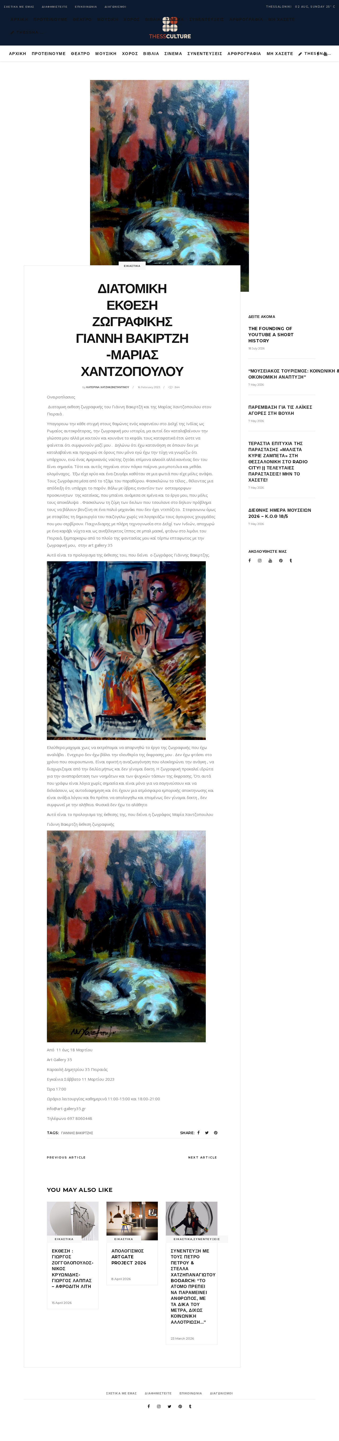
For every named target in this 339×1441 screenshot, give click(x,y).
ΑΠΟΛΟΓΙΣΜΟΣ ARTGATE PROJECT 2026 (129, 1257)
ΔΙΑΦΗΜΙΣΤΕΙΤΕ (55, 6)
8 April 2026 (121, 1279)
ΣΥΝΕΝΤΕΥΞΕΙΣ (207, 1239)
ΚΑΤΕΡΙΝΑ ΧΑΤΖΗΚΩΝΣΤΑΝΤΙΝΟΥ (107, 387)
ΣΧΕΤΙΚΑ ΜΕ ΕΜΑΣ (19, 6)
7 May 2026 (256, 385)
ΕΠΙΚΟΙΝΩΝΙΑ (86, 6)
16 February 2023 (149, 387)
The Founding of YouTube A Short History (271, 334)
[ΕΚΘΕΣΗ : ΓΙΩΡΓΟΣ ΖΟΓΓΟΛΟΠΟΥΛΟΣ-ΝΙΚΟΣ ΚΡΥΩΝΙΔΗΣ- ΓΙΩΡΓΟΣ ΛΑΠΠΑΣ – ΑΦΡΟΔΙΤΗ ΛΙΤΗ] (73, 1221)
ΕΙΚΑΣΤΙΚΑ (132, 266)
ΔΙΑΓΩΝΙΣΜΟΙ (116, 6)
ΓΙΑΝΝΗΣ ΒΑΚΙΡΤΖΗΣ (77, 1133)
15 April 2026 (62, 1303)
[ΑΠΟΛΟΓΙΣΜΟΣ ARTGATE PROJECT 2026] (132, 1221)
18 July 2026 (256, 348)
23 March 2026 (182, 1338)
